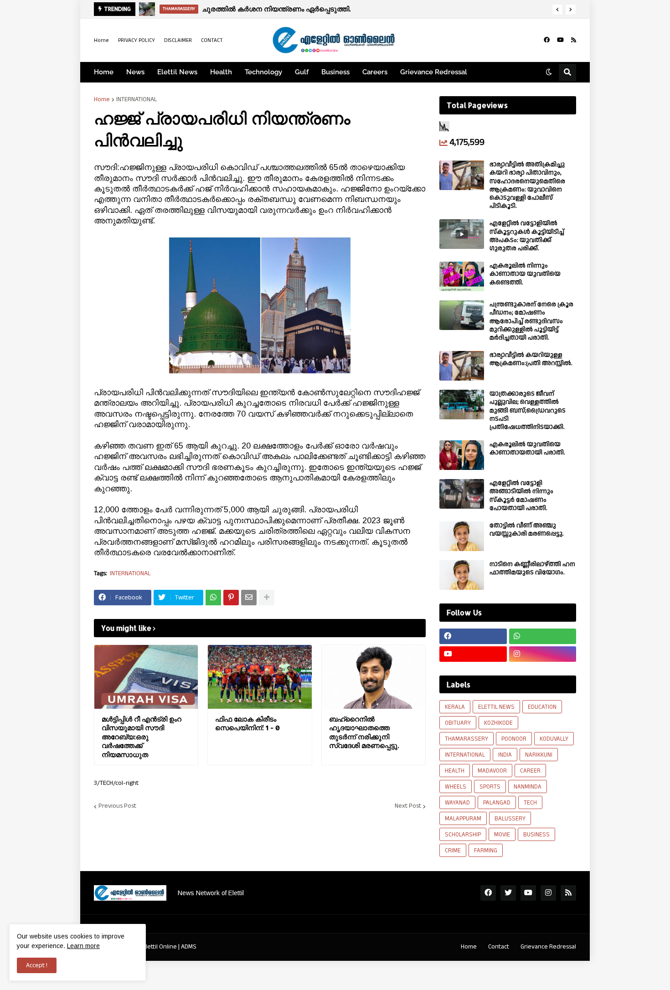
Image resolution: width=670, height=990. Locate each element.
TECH (530, 803)
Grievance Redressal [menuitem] (433, 72)
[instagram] (543, 654)
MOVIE (502, 834)
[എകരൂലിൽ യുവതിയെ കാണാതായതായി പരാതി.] (461, 455)
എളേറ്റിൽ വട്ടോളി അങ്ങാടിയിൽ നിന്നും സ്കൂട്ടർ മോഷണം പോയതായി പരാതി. (521, 495)
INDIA (505, 755)
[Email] (249, 597)
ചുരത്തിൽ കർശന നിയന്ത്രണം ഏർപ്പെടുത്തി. (276, 9)
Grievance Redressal (548, 946)
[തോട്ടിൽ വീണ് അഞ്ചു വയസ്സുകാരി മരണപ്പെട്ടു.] (461, 536)
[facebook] (547, 40)
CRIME (453, 850)
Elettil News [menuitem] (177, 72)
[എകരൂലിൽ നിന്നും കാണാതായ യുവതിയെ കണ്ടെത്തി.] (461, 276)
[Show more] (266, 597)
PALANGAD (496, 803)
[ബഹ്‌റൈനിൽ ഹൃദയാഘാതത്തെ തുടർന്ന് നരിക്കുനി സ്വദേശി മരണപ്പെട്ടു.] (373, 677)
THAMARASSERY (466, 739)
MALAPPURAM (463, 819)
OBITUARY (458, 723)
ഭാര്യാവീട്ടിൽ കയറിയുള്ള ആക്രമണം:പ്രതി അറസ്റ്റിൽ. (531, 359)
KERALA (455, 707)
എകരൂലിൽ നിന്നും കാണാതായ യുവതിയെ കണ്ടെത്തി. (525, 274)
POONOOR (513, 739)
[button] (557, 9)
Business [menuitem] (335, 72)
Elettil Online (160, 946)
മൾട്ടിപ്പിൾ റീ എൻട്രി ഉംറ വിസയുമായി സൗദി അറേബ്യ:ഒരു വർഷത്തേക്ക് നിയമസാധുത (141, 737)
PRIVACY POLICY (136, 40)
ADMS (188, 946)
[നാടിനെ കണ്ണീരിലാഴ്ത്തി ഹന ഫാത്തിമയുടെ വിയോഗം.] (461, 575)
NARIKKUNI (538, 755)
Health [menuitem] (221, 72)
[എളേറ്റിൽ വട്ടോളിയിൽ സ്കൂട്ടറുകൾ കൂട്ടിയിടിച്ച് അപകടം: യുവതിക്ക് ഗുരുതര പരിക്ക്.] (461, 234)
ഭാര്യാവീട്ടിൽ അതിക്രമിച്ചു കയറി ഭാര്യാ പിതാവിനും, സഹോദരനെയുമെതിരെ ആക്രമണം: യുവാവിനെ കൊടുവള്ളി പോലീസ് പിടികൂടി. (527, 185)
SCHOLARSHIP (463, 834)
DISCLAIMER (178, 40)
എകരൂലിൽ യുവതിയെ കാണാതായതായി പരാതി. (527, 448)
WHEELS (455, 787)
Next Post (408, 806)
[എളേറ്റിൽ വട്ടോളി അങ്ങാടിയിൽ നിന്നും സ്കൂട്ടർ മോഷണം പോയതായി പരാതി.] (461, 494)
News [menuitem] (135, 72)
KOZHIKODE (498, 723)
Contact (498, 946)
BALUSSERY (510, 819)
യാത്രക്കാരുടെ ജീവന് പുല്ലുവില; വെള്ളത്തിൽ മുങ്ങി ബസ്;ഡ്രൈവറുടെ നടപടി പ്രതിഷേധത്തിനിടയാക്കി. (528, 410)
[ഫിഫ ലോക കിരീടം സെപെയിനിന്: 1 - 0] (259, 677)
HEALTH (454, 771)
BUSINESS (536, 834)
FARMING (485, 850)
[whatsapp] (543, 636)
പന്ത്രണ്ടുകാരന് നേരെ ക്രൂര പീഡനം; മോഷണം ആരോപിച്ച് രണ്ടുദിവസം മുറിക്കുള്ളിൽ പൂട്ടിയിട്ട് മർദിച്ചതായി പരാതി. (531, 321)
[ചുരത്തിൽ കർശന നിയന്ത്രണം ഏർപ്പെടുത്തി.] (147, 9)
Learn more (83, 945)
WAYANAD (457, 803)
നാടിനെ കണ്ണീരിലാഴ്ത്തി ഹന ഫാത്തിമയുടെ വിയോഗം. (532, 568)
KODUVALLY (554, 739)
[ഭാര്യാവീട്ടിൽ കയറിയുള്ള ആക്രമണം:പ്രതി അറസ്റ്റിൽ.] (461, 366)
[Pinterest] (231, 597)
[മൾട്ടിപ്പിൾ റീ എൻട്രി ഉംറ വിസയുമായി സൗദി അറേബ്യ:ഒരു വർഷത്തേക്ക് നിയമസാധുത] (146, 677)
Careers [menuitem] (374, 72)
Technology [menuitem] (263, 72)
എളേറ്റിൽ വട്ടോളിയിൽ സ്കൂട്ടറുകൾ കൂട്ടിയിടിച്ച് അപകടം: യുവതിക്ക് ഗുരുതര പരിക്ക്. (527, 236)
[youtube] (560, 40)
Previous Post (117, 806)
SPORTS (489, 787)
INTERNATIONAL (136, 99)
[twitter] (508, 893)
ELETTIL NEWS (496, 707)
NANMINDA (527, 787)
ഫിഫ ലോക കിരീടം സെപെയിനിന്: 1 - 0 (247, 723)
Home (101, 40)
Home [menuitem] (103, 72)
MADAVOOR (492, 771)
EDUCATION (542, 707)
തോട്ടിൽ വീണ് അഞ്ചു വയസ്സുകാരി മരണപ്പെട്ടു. (527, 529)
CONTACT (212, 40)
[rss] (573, 40)
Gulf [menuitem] (302, 72)
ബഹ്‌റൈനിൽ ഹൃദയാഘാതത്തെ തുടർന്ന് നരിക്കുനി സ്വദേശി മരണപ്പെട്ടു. (364, 732)
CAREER (530, 771)
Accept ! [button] (36, 965)
